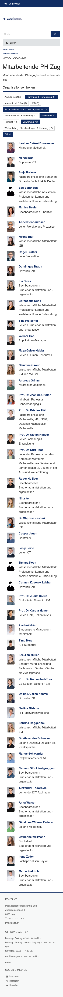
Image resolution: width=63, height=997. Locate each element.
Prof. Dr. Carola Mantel (33, 610)
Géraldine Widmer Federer (36, 822)
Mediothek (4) (48, 115)
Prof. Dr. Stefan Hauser (34, 435)
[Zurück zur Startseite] (31, 19)
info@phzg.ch (12, 922)
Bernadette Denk (30, 301)
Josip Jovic (26, 548)
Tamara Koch (27, 562)
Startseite (8, 49)
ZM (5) (8, 134)
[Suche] (55, 34)
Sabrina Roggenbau (32, 723)
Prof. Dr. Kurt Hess (31, 450)
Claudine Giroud (29, 365)
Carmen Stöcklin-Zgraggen (37, 768)
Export (13, 42)
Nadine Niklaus (29, 708)
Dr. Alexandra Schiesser (35, 738)
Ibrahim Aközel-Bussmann (36, 143)
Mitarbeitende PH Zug (14, 57)
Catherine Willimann (32, 837)
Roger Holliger (28, 478)
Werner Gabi (27, 336)
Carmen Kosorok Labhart (35, 582)
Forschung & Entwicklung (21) (41, 96)
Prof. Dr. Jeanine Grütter (35, 395)
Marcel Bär (26, 158)
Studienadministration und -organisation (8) (26, 109)
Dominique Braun (30, 266)
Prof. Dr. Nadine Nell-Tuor (35, 679)
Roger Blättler (28, 252)
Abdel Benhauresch (32, 222)
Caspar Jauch (28, 533)
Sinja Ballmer (27, 172)
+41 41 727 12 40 (16, 918)
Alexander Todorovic (33, 788)
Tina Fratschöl (28, 321)
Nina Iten (24, 498)
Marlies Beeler (28, 207)
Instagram (14, 980)
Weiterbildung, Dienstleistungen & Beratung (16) (29, 128)
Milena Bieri (26, 237)
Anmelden (14, 3)
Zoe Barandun (28, 188)
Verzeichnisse (10, 53)
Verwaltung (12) (30, 121)
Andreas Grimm (29, 380)
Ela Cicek (25, 281)
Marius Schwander (31, 753)
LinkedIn (13, 985)
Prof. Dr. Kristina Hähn (33, 410)
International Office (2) (16, 103)
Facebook (14, 976)
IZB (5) (35, 103)
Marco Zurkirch (29, 871)
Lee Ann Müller (29, 655)
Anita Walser (27, 802)
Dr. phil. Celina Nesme (33, 694)
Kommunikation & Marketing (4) (20, 115)
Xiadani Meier (28, 625)
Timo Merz (25, 640)
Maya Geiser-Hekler (31, 350)
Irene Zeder (26, 856)
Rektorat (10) (11, 121)
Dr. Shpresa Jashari (32, 518)
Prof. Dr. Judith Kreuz (33, 596)
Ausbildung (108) (13, 96)
